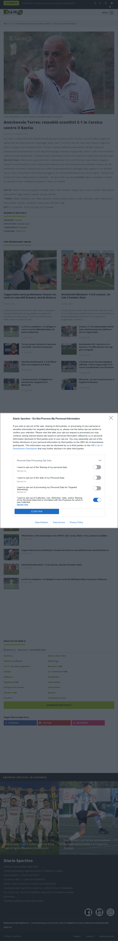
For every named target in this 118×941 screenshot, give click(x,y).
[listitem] (59, 460)
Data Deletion (41, 522)
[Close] (112, 419)
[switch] (97, 467)
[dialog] (59, 470)
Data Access (59, 522)
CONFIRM (37, 511)
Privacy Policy (76, 522)
